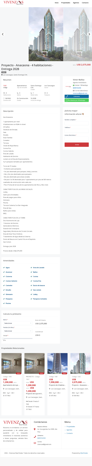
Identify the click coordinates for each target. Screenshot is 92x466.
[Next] (89, 34)
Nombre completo (70, 120)
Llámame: (76, 96)
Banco (5, 320)
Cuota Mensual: (39, 331)
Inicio (56, 3)
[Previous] (3, 34)
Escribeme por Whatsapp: (76, 100)
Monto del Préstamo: (40, 320)
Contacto (85, 3)
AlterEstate (84, 453)
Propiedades (65, 3)
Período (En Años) (9, 327)
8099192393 (77, 88)
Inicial (5, 336)
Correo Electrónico (70, 135)
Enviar (77, 144)
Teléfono (68, 127)
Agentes (76, 3)
